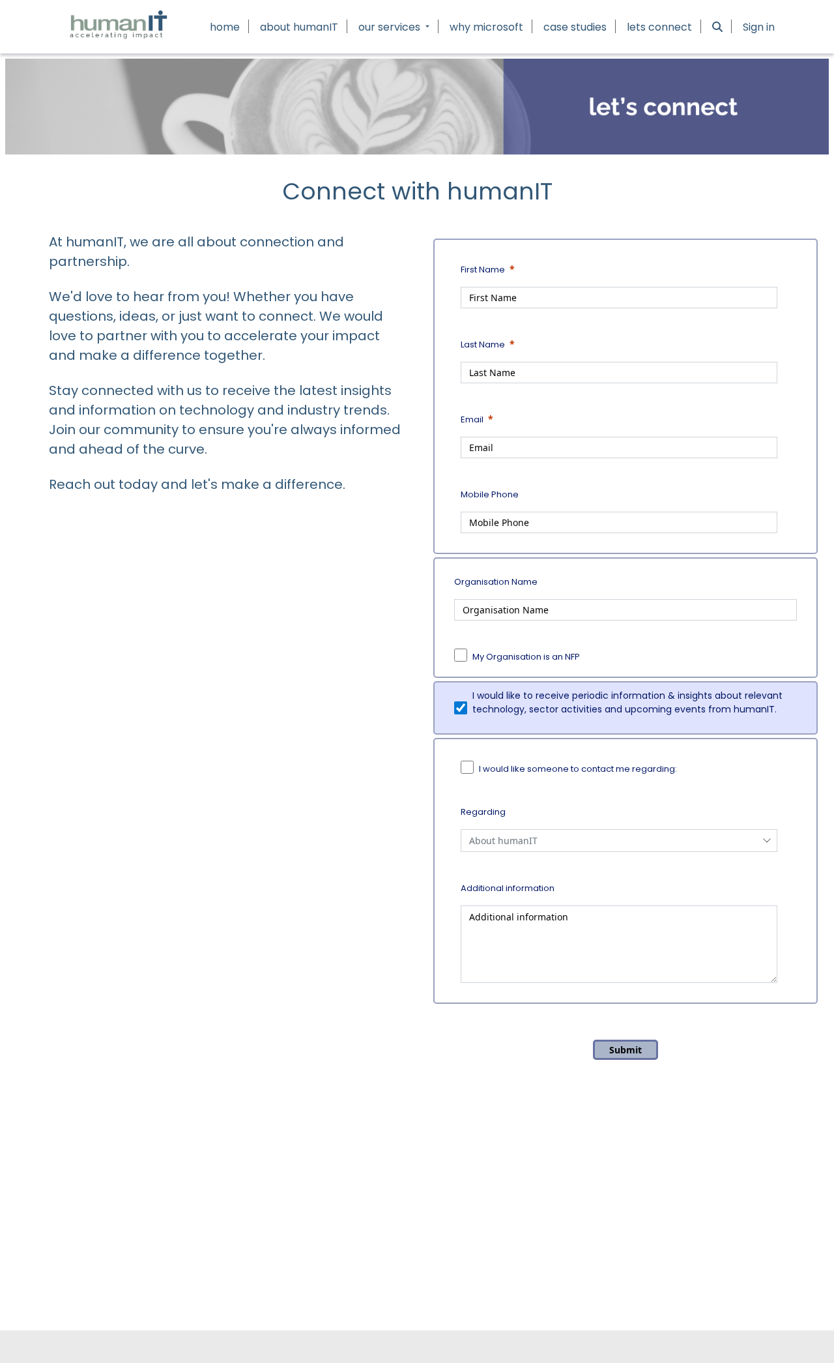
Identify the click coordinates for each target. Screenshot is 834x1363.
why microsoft (486, 27)
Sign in (759, 27)
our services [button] (390, 27)
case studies (575, 27)
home (225, 27)
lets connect (659, 27)
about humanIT (299, 27)
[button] (717, 27)
